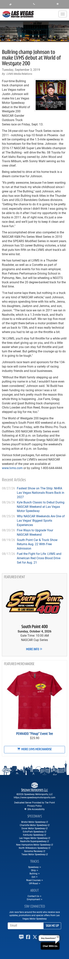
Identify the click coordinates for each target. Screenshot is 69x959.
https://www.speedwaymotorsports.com (34, 797)
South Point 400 (34, 627)
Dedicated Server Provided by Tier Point (34, 802)
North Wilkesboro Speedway (33, 847)
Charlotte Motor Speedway (33, 825)
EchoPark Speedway (33, 831)
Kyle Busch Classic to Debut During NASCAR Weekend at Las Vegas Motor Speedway (40, 506)
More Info (33, 649)
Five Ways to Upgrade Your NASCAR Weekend (35, 532)
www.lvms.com (12, 468)
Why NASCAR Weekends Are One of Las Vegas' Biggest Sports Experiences (41, 520)
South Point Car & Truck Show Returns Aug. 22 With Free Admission (37, 544)
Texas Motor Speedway (33, 854)
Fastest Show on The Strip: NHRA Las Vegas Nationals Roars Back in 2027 (40, 492)
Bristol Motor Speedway (33, 821)
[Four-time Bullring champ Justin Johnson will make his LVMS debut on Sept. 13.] (50, 95)
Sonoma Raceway (33, 851)
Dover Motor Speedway (33, 828)
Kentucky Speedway (33, 834)
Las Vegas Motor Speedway (33, 837)
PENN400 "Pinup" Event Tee (34, 734)
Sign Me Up (52, 926)
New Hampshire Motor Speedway (33, 844)
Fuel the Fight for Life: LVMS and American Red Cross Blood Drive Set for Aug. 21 (39, 558)
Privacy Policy (34, 805)
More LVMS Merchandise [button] (36, 749)
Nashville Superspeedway (33, 841)
